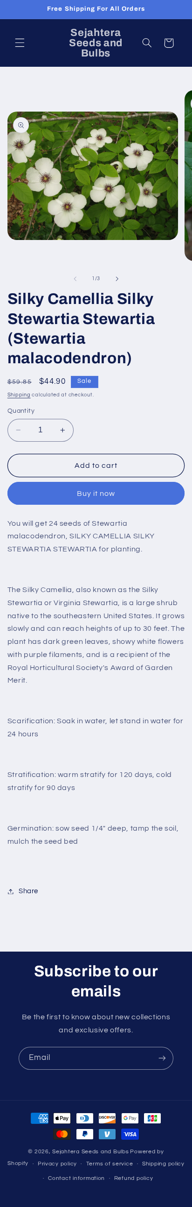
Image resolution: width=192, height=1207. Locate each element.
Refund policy (133, 1178)
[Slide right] (117, 278)
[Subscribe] (162, 1058)
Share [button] (28, 891)
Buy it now (96, 493)
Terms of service (109, 1163)
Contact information (76, 1178)
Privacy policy (57, 1163)
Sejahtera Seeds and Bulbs (90, 1151)
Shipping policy (163, 1163)
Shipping (19, 394)
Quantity (20, 411)
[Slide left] (75, 278)
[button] (19, 43)
